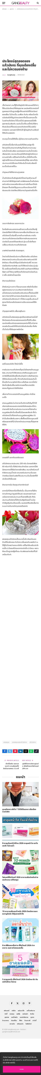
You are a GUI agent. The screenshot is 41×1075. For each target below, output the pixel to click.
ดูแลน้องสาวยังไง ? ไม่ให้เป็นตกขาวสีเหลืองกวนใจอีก (19, 810)
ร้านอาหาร (5, 1021)
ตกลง (22, 1069)
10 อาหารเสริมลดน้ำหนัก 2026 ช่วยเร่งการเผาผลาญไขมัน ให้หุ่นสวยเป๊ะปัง (20, 912)
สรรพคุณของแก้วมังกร (19, 742)
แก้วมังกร (33, 742)
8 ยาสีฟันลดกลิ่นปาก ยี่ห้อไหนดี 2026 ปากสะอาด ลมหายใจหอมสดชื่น (18, 946)
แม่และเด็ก (21, 1011)
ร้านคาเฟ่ (27, 1021)
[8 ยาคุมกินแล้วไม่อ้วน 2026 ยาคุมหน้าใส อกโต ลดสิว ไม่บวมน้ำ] (20, 828)
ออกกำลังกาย (24, 1017)
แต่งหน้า (25, 1014)
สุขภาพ (7, 1017)
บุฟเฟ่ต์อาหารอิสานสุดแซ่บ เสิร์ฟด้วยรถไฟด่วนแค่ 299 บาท (30, 766)
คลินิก (13, 1011)
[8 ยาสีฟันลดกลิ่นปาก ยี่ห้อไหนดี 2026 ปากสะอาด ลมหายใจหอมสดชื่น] (20, 930)
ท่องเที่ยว (14, 1021)
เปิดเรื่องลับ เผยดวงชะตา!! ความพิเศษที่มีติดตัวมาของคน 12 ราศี (11, 766)
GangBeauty (11, 75)
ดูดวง (32, 1017)
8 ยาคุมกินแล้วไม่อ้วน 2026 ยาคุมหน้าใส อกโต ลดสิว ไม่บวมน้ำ (20, 844)
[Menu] (3, 3)
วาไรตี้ (34, 1021)
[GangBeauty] (20, 3)
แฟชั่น (18, 1014)
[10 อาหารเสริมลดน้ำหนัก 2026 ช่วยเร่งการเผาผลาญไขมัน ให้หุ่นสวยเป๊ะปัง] (20, 896)
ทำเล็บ (32, 1014)
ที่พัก (20, 1021)
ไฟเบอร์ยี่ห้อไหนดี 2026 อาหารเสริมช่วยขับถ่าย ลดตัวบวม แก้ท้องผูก (20, 878)
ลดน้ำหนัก (14, 1017)
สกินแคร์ (6, 1011)
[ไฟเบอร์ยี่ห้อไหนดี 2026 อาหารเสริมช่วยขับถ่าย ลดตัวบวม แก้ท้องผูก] (20, 862)
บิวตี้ (6, 1014)
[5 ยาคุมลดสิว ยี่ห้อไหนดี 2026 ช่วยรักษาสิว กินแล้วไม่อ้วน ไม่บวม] (20, 964)
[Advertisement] (20, 35)
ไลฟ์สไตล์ (28, 1024)
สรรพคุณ (6, 742)
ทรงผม (12, 1014)
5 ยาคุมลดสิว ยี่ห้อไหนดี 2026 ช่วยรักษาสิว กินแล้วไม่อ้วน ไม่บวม (20, 980)
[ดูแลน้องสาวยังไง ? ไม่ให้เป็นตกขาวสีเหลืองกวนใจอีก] (20, 794)
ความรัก (12, 1024)
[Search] (37, 3)
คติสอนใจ (20, 1024)
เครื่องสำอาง (31, 1011)
